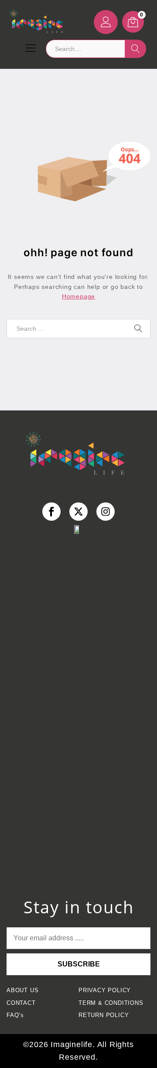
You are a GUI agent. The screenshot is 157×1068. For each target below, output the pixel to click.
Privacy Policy (104, 990)
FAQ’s (15, 1015)
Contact (21, 1003)
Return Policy (103, 1015)
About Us (22, 990)
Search (135, 49)
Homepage (78, 296)
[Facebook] (51, 511)
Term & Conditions (110, 1003)
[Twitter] (78, 511)
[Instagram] (105, 511)
